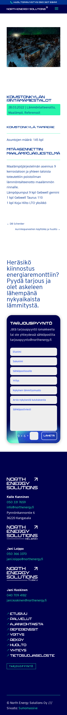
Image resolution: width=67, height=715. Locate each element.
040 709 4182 (16, 595)
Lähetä (49, 435)
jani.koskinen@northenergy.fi (27, 600)
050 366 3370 (17, 554)
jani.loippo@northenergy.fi (25, 559)
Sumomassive (28, 708)
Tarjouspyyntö (21, 666)
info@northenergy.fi (20, 507)
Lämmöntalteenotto (41, 107)
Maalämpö (15, 112)
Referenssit (32, 112)
